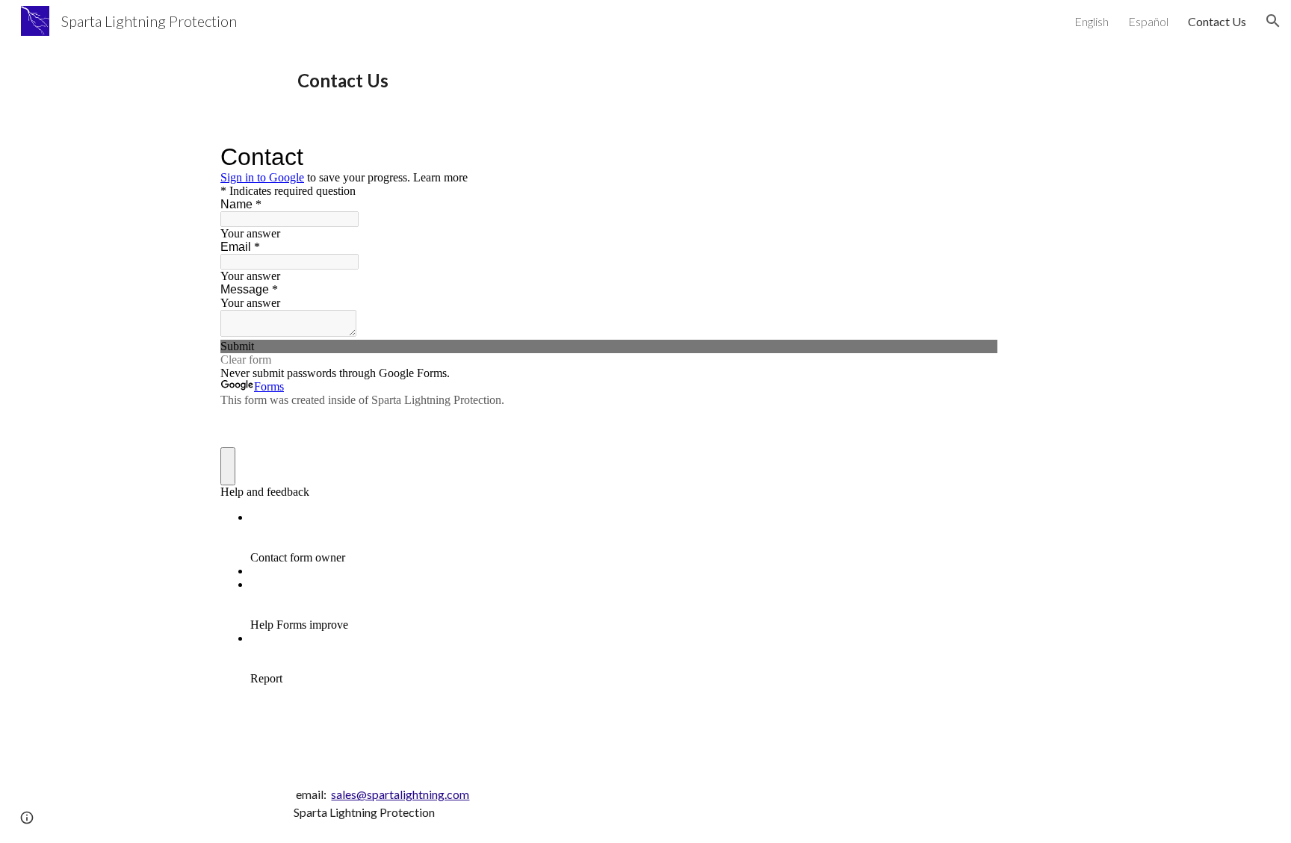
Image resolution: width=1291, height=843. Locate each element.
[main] (682, 81)
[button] (1273, 21)
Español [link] (1148, 21)
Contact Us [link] (1217, 21)
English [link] (1091, 21)
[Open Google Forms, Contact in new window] (975, 156)
